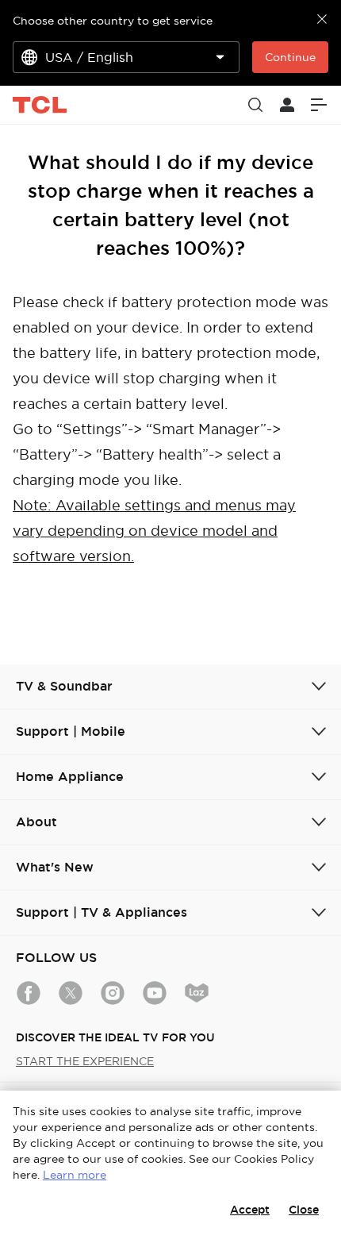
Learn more (74, 1175)
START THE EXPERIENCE (85, 1061)
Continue (290, 57)
